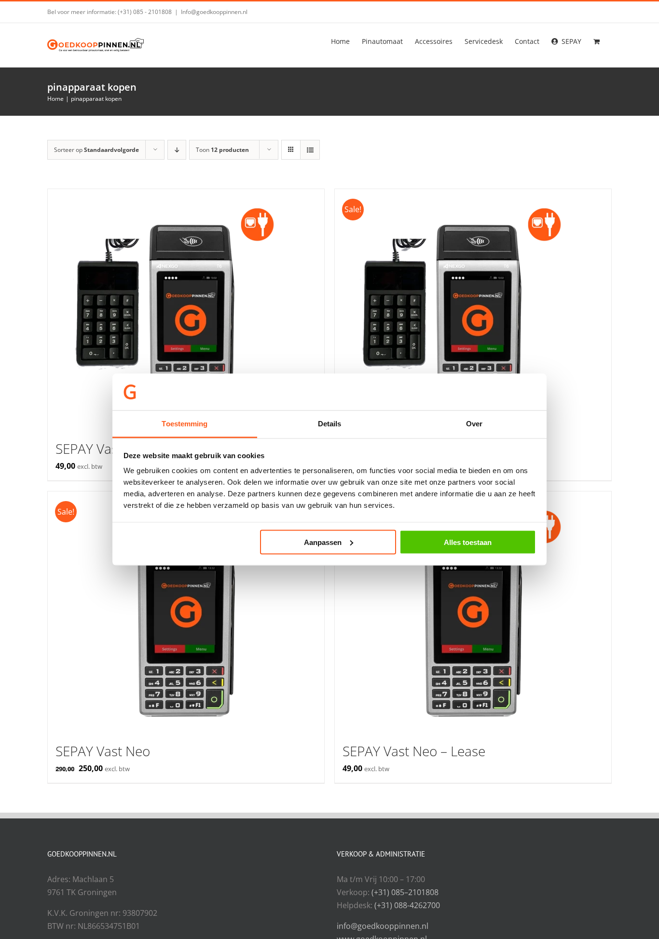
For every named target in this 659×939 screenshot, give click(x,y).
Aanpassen (323, 542)
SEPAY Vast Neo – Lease (414, 751)
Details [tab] (330, 424)
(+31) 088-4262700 (407, 905)
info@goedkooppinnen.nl (382, 926)
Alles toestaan (468, 542)
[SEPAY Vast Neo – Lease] (473, 612)
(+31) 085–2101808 (405, 892)
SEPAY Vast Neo (102, 751)
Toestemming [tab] (184, 424)
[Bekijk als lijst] (310, 149)
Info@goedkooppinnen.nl (214, 12)
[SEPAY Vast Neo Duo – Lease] (186, 309)
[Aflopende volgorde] (176, 150)
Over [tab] (474, 424)
